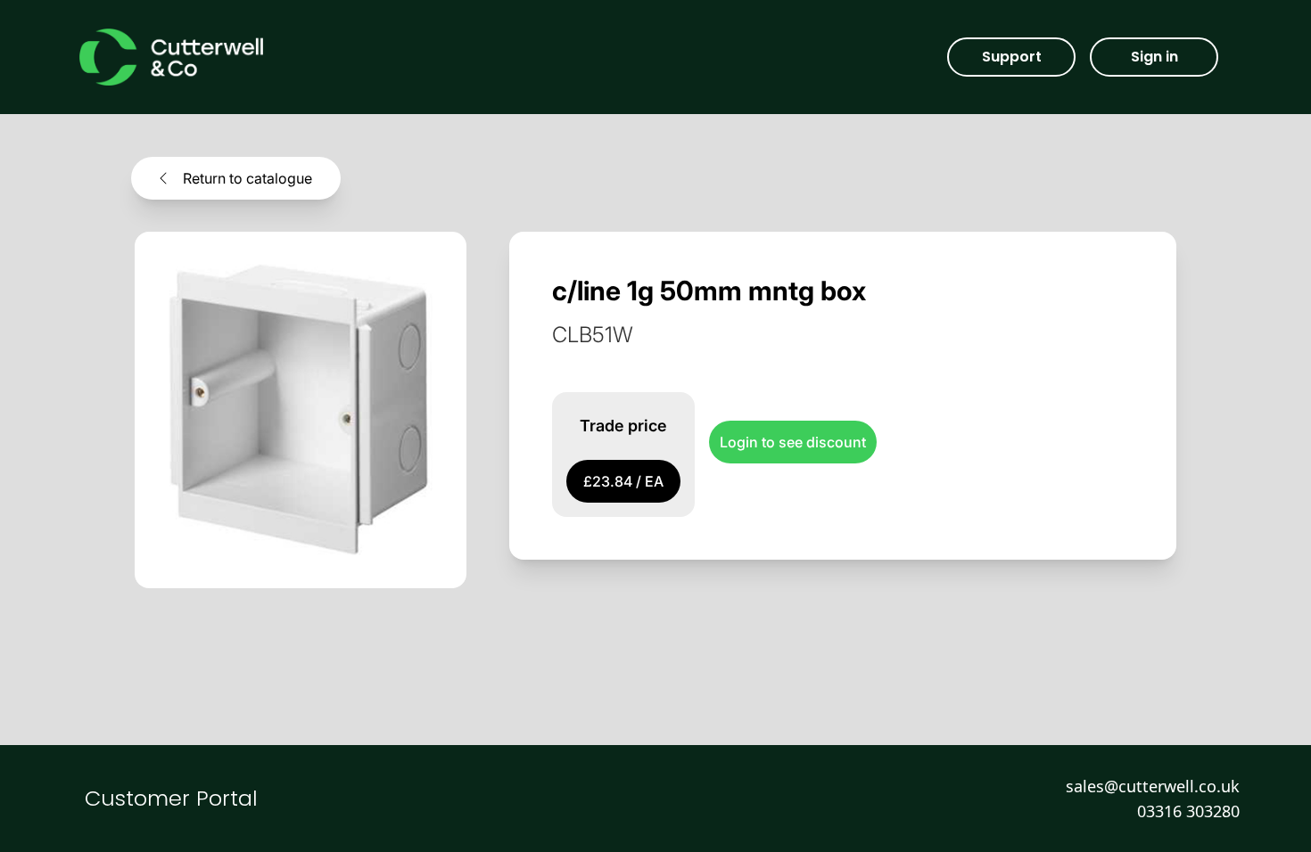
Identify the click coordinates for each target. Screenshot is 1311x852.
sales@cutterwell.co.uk (1153, 786)
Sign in (1154, 56)
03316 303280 (1188, 811)
